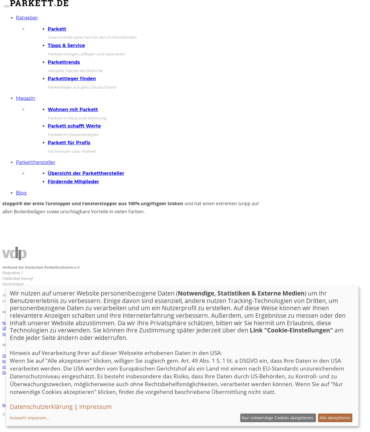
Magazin (25, 98)
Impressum (95, 407)
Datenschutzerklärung (41, 407)
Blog (21, 193)
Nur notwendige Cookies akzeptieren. (278, 417)
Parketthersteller (35, 162)
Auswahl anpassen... (30, 417)
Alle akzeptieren (335, 417)
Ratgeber (27, 17)
